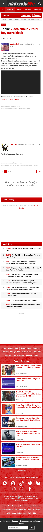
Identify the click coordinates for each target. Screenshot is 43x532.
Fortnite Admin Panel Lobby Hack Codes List (23, 250)
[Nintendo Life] (21, 3)
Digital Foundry (7, 509)
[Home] (2, 9)
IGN (29, 509)
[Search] (39, 3)
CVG (29, 513)
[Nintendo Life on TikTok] (21, 484)
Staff (16, 348)
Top (4, 348)
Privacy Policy (15, 352)
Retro (16, 19)
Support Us (37, 348)
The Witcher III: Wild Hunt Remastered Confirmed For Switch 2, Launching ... (22, 275)
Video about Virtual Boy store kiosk (19, 31)
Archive (8, 355)
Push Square (13, 506)
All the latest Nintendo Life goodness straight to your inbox (21, 522)
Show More (21, 471)
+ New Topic (26, 15)
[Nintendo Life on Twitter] (30, 484)
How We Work (26, 348)
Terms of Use (27, 352)
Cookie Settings (18, 355)
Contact (5, 352)
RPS (34, 513)
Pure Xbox (23, 506)
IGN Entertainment (32, 496)
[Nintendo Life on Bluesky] (38, 484)
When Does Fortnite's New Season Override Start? (21, 295)
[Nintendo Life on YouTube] (13, 484)
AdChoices (24, 498)
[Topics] (3, 3)
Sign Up (21, 208)
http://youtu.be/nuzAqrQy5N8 (11, 99)
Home (4, 19)
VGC (8, 513)
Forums (5, 15)
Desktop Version (32, 355)
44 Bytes (15, 498)
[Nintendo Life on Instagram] (13, 489)
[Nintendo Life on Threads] (21, 489)
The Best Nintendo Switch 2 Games (21, 300)
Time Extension (34, 506)
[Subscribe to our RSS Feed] (4, 484)
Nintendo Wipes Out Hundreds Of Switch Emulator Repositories (23, 306)
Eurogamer (37, 509)
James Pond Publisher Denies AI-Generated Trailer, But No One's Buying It (21, 262)
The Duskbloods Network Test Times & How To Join (23, 256)
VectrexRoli (14, 44)
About (10, 348)
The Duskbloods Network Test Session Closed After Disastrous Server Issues (22, 288)
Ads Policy (37, 352)
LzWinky (13, 144)
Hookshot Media (14, 496)
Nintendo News (20, 509)
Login (36, 205)
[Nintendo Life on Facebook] (30, 489)
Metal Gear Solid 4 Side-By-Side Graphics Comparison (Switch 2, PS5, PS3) (21, 282)
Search (37, 15)
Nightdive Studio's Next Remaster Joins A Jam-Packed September (23, 269)
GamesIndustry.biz (19, 513)
